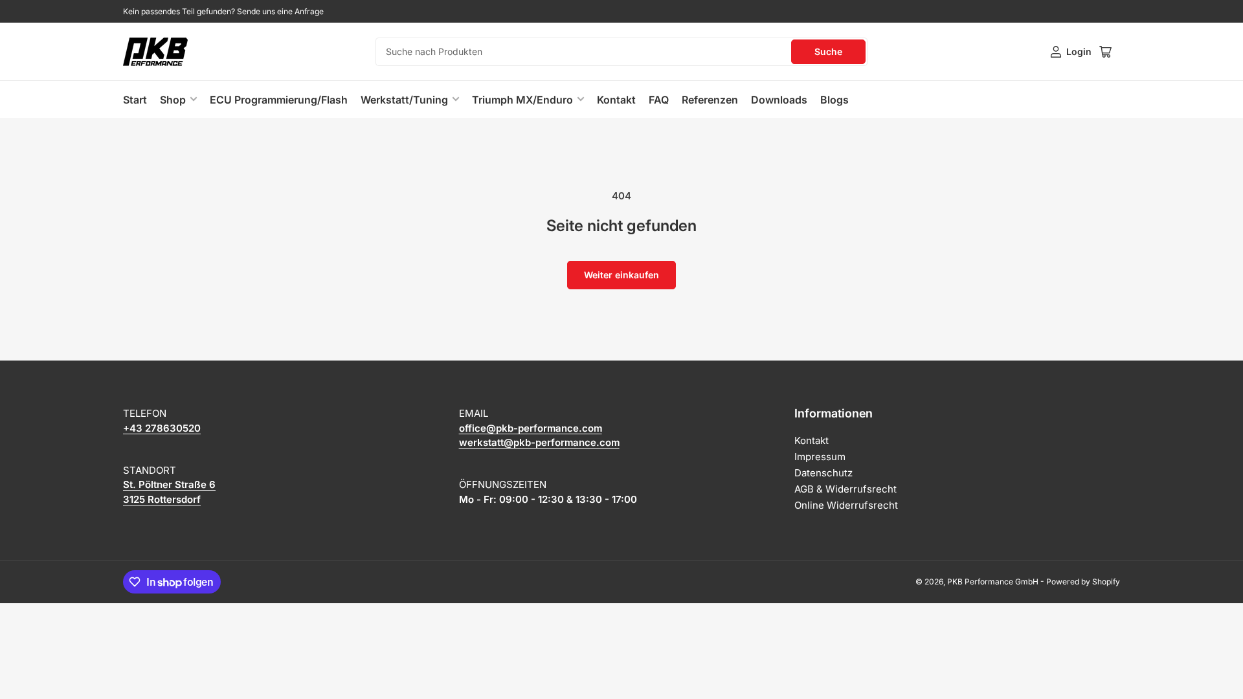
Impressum (819, 456)
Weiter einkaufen (621, 274)
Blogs (834, 99)
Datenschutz (823, 473)
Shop (173, 99)
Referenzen (710, 99)
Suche (828, 51)
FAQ (659, 99)
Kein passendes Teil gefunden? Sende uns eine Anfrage (223, 11)
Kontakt (616, 99)
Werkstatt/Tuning (404, 99)
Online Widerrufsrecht (846, 505)
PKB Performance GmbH (992, 581)
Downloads (779, 99)
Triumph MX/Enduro (522, 99)
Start (135, 99)
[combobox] (621, 52)
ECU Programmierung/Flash (279, 99)
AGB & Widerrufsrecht (845, 489)
